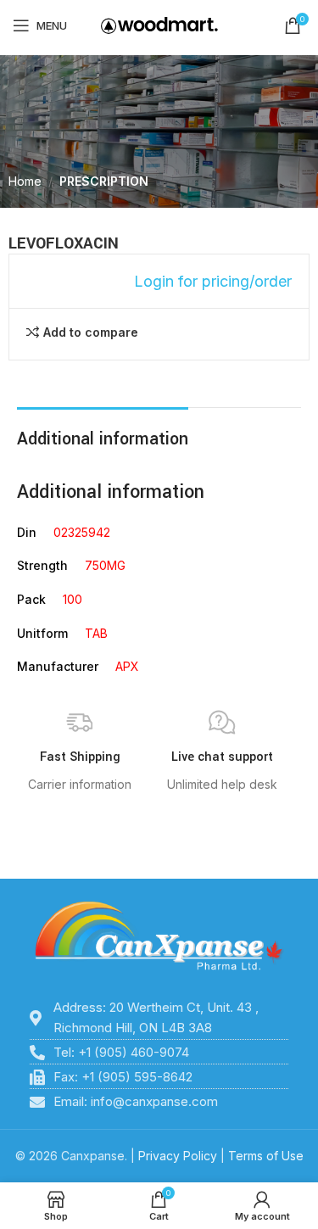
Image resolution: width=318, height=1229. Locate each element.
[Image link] (159, 936)
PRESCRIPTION (103, 181)
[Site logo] (159, 24)
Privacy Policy (177, 1155)
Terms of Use (266, 1155)
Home (25, 181)
